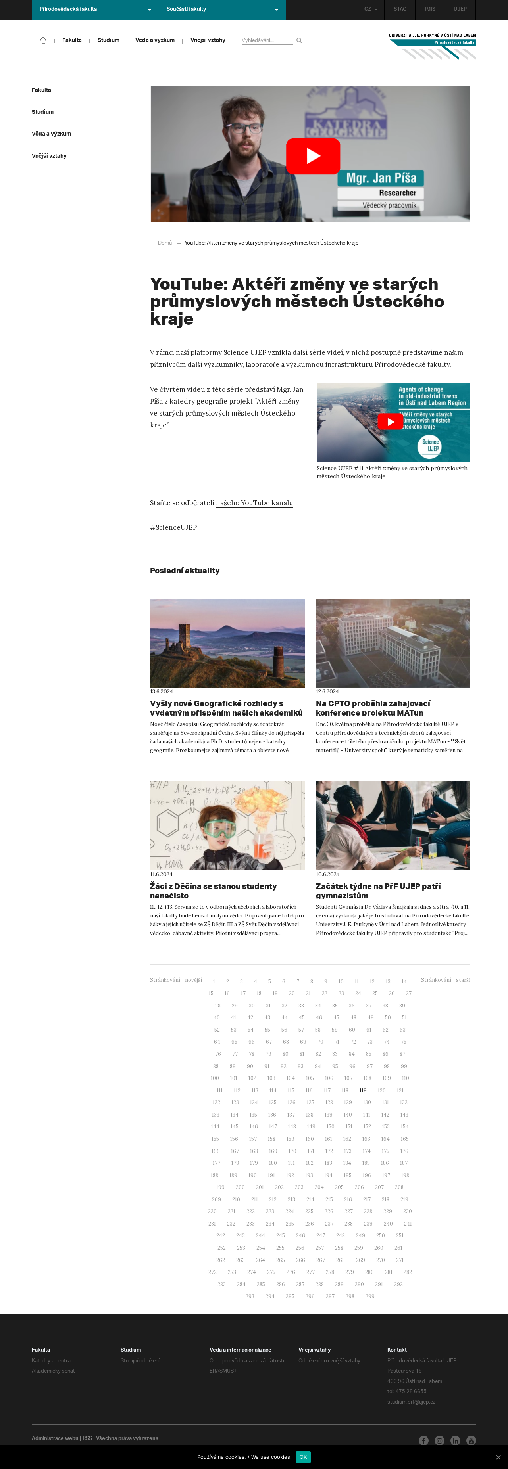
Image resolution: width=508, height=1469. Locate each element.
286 (280, 1284)
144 (215, 1126)
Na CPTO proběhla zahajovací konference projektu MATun (373, 708)
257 (320, 1248)
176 (404, 1151)
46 (319, 1017)
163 (366, 1139)
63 (403, 1030)
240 (388, 1223)
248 (340, 1235)
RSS (87, 1439)
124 (254, 1102)
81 (302, 1054)
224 (289, 1211)
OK (303, 1457)
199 (220, 1187)
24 (358, 993)
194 (328, 1175)
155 (215, 1139)
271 (400, 1260)
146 (254, 1126)
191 (271, 1175)
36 (352, 1005)
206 (359, 1187)
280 (369, 1272)
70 (320, 1041)
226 (329, 1211)
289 (339, 1284)
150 (331, 1126)
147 (273, 1126)
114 (273, 1090)
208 (399, 1187)
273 (232, 1272)
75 (403, 1041)
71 (337, 1041)
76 (218, 1054)
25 (375, 993)
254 (260, 1248)
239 (368, 1223)
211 (254, 1199)
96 (352, 1066)
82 (318, 1054)
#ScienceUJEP (173, 527)
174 (367, 1151)
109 (387, 1078)
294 (270, 1296)
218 (385, 1199)
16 (227, 993)
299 (370, 1296)
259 (358, 1248)
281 (389, 1272)
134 (235, 1114)
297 (330, 1296)
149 (311, 1126)
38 (385, 1005)
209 (216, 1199)
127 (310, 1102)
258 (339, 1248)
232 (231, 1223)
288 (320, 1284)
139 (329, 1114)
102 (252, 1078)
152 (367, 1126)
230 (407, 1211)
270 (380, 1260)
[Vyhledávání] (300, 40)
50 (388, 1017)
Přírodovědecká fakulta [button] (68, 10)
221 (231, 1211)
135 (253, 1114)
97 (370, 1066)
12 (372, 981)
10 (341, 981)
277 (310, 1272)
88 (216, 1066)
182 (310, 1163)
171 (311, 1151)
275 (271, 1272)
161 (328, 1139)
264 (260, 1260)
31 (268, 1005)
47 (336, 1017)
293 (250, 1296)
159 (290, 1139)
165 (405, 1139)
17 (243, 993)
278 (330, 1272)
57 (301, 1030)
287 (300, 1284)
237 (329, 1223)
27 (409, 993)
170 (292, 1151)
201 (260, 1187)
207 (379, 1187)
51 (404, 1017)
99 (404, 1066)
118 (345, 1090)
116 (309, 1090)
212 (273, 1199)
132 (404, 1102)
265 (280, 1260)
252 (221, 1248)
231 (212, 1223)
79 (268, 1054)
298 (350, 1296)
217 (367, 1199)
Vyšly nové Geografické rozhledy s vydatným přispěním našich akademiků (226, 708)
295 (290, 1296)
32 (284, 1005)
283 (221, 1284)
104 (291, 1078)
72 (353, 1041)
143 (404, 1114)
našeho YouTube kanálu (254, 502)
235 (290, 1223)
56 (284, 1030)
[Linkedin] (455, 1441)
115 (291, 1090)
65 (234, 1041)
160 (310, 1139)
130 (367, 1102)
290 (359, 1284)
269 (360, 1260)
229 (387, 1211)
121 (400, 1090)
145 (235, 1126)
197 (386, 1175)
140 (348, 1114)
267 (320, 1260)
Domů (165, 243)
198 (405, 1175)
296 (310, 1296)
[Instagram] (439, 1441)
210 (236, 1199)
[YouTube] (471, 1441)
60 (352, 1030)
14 (404, 981)
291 (379, 1284)
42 (250, 1017)
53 (234, 1030)
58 (318, 1030)
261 (398, 1248)
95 (335, 1066)
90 (250, 1066)
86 (386, 1054)
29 (235, 1005)
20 (292, 993)
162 (347, 1139)
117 (327, 1090)
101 (233, 1078)
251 (400, 1235)
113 (255, 1090)
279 (349, 1272)
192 (290, 1175)
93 (301, 1066)
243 (240, 1235)
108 (367, 1078)
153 (386, 1126)
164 (385, 1139)
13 (388, 981)
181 (291, 1163)
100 (215, 1078)
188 (214, 1175)
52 (217, 1030)
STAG (400, 10)
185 (366, 1163)
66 (251, 1041)
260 (378, 1248)
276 (291, 1272)
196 (367, 1175)
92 (284, 1066)
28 (218, 1005)
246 (300, 1235)
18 (259, 993)
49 (371, 1017)
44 (284, 1017)
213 (291, 1199)
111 (220, 1090)
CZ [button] (367, 10)
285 (261, 1284)
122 (216, 1102)
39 (402, 1005)
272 (212, 1272)
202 (279, 1187)
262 (220, 1260)
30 (252, 1005)
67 (269, 1041)
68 (286, 1041)
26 (392, 993)
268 (340, 1260)
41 (233, 1017)
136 (272, 1114)
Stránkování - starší (445, 980)
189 (233, 1175)
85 (368, 1054)
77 (235, 1054)
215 (329, 1199)
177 (216, 1163)
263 (240, 1260)
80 (286, 1054)
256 (300, 1248)
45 (302, 1017)
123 (235, 1102)
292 (398, 1284)
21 (308, 993)
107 (348, 1078)
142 (385, 1114)
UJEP (460, 10)
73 (370, 1041)
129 (348, 1102)
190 (252, 1175)
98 (387, 1066)
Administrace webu (55, 1439)
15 (211, 993)
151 (349, 1126)
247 (320, 1235)
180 (273, 1163)
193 (309, 1175)
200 (240, 1187)
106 (329, 1078)
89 (233, 1066)
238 (348, 1223)
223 (270, 1211)
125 (273, 1102)
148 (292, 1126)
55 (267, 1030)
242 (220, 1235)
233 (250, 1223)
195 (348, 1175)
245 (280, 1235)
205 (339, 1187)
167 (235, 1151)
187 (404, 1163)
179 (254, 1163)
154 (405, 1126)
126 (292, 1102)
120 (382, 1090)
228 (368, 1211)
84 (352, 1054)
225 (309, 1211)
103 (271, 1078)
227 (348, 1211)
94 (318, 1066)
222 (250, 1211)
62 (386, 1030)
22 (324, 993)
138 (310, 1114)
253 (241, 1248)
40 (217, 1017)
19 (275, 993)
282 (408, 1272)
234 (270, 1223)
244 (260, 1235)
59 (335, 1030)
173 (348, 1151)
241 (408, 1223)
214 (310, 1199)
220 (212, 1211)
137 (291, 1114)
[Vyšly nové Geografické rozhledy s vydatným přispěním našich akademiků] (227, 643)
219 (404, 1199)
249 (360, 1235)
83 (335, 1054)
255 (280, 1248)
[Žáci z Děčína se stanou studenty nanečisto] (227, 825)
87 (402, 1054)
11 (357, 981)
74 (387, 1041)
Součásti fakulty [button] (186, 10)
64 (217, 1041)
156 (234, 1139)
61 (368, 1030)
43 (267, 1017)
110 (405, 1078)
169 (273, 1151)
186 (385, 1163)
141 (366, 1114)
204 (319, 1187)
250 (380, 1235)
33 (301, 1005)
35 (335, 1005)
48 (353, 1017)
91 (266, 1066)
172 (329, 1151)
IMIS (430, 10)
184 (347, 1163)
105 (310, 1078)
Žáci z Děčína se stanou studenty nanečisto (213, 890)
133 (215, 1114)
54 (251, 1030)
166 (216, 1151)
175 (385, 1151)
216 (348, 1199)
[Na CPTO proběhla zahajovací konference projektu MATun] (393, 643)
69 (303, 1041)
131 (385, 1102)
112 (237, 1090)
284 (241, 1284)
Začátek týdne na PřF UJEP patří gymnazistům (378, 890)
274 (251, 1272)
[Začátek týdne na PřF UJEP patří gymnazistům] (393, 825)
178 (235, 1163)
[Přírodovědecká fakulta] (43, 39)
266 (300, 1260)
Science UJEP (244, 352)
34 (318, 1005)
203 (299, 1187)
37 (368, 1005)
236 (309, 1223)
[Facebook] (424, 1441)
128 (329, 1102)
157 (253, 1139)
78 (251, 1054)
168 (254, 1151)
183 (328, 1163)
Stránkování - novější (176, 980)
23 (341, 993)
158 (271, 1139)
